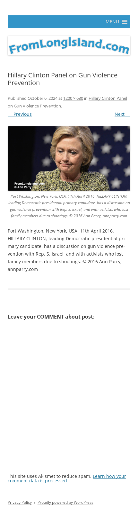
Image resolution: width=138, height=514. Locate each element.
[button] (112, 21)
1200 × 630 (73, 98)
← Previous (20, 114)
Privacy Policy (20, 502)
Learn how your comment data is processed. (67, 478)
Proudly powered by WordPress (65, 502)
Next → (122, 114)
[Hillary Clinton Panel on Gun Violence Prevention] (69, 158)
